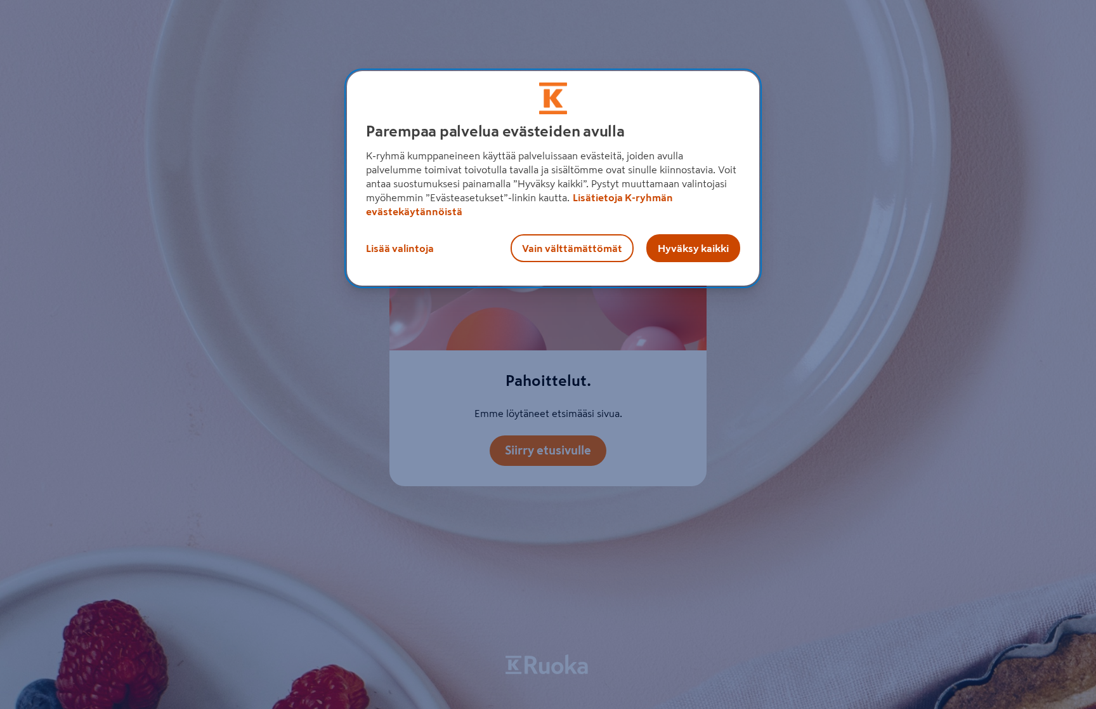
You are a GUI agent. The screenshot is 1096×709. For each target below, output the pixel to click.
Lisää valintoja (400, 248)
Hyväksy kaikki (693, 248)
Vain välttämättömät (572, 248)
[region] (553, 178)
